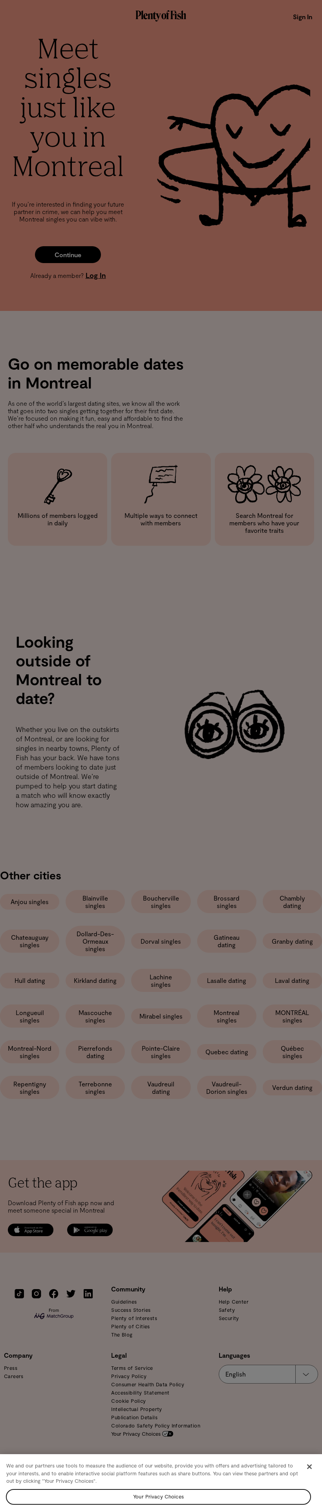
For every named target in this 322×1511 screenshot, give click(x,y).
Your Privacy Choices (158, 1496)
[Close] (309, 1466)
